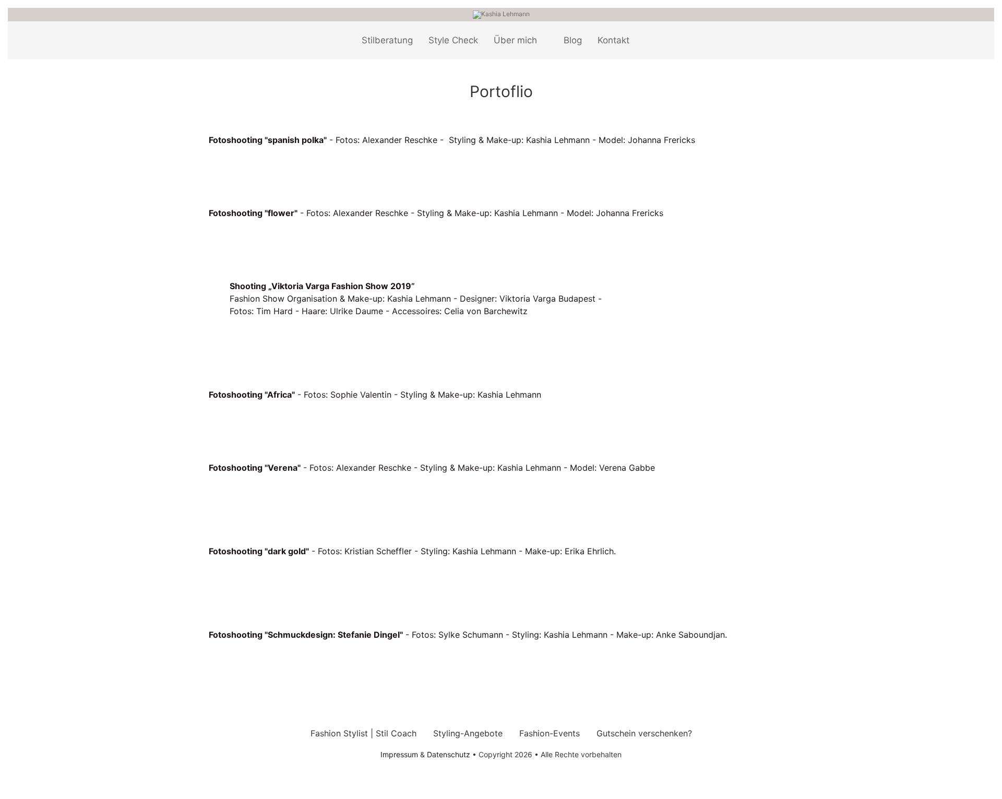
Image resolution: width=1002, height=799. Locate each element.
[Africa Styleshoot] (245, 422)
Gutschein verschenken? (644, 733)
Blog (573, 40)
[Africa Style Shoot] (214, 422)
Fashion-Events (549, 733)
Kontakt (613, 40)
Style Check (453, 40)
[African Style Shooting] (224, 422)
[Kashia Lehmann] (501, 14)
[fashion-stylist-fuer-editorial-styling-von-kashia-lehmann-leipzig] (245, 240)
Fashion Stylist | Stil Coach (363, 733)
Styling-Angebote (468, 733)
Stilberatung (387, 40)
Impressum (399, 754)
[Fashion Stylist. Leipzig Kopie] (235, 589)
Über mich (515, 40)
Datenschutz (448, 754)
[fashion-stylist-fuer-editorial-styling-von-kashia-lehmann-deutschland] (224, 240)
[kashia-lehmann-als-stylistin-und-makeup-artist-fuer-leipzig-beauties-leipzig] (245, 506)
